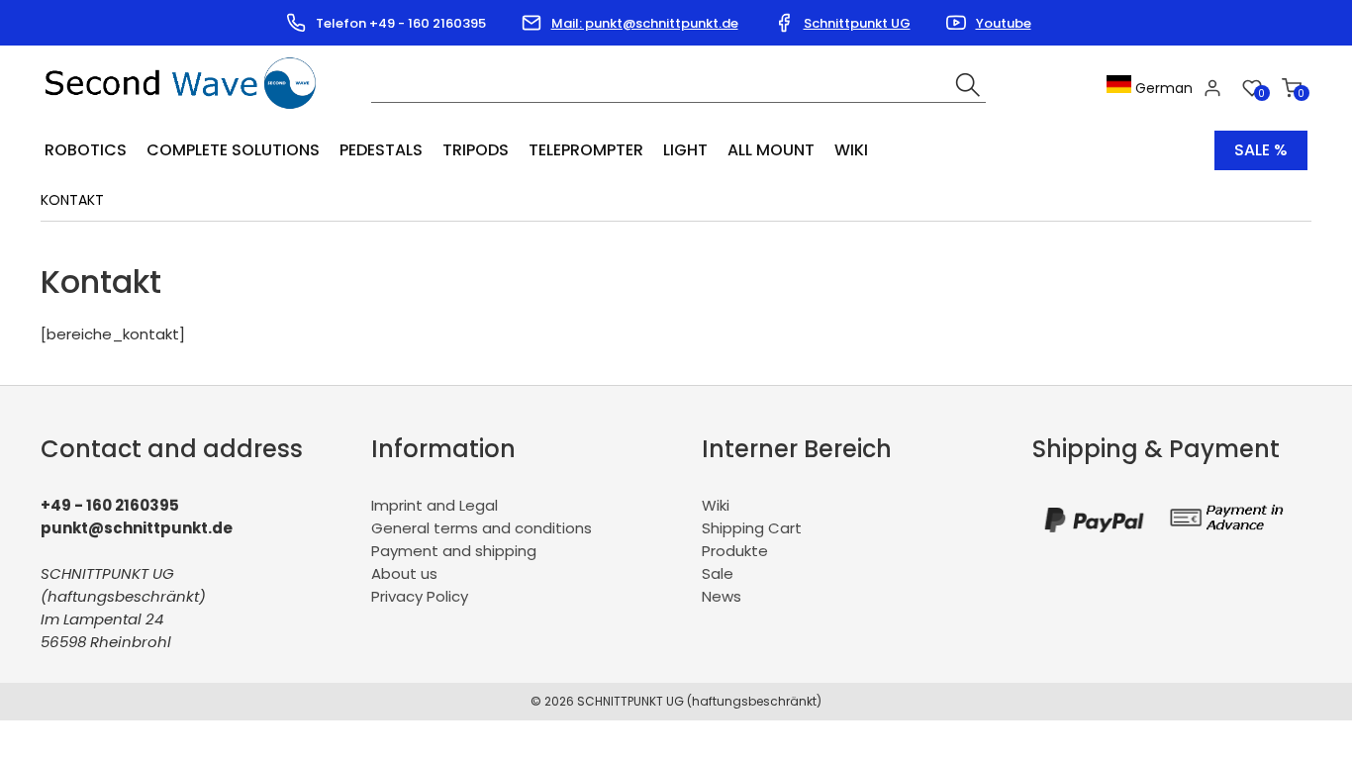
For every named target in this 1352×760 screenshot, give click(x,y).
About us (404, 573)
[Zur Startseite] (185, 115)
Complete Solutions (233, 150)
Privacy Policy (419, 596)
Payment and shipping (453, 550)
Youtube (1003, 23)
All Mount (771, 150)
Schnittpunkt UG (857, 23)
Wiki (851, 150)
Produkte (735, 550)
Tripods (475, 150)
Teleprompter (586, 150)
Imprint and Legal (434, 505)
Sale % (1261, 150)
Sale (717, 573)
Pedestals (381, 150)
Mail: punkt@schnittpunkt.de (644, 23)
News (721, 596)
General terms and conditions (481, 528)
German (1162, 88)
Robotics (86, 150)
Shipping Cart (752, 528)
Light (685, 150)
